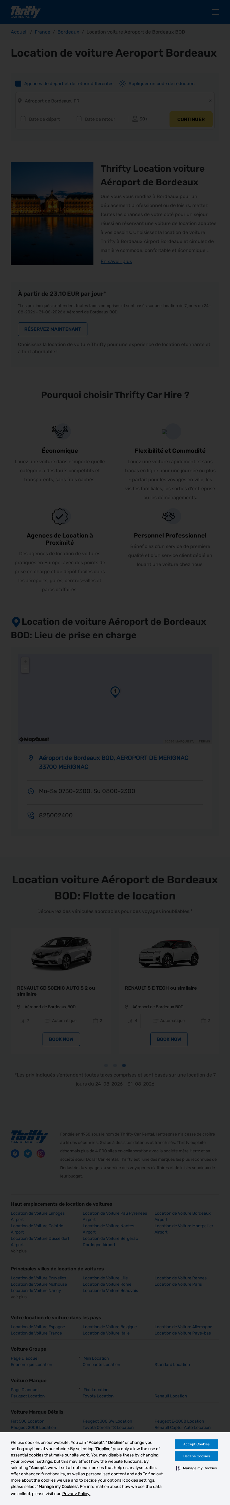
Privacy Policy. (76, 1493)
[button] (196, 1468)
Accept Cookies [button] (196, 1444)
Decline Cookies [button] (196, 1456)
